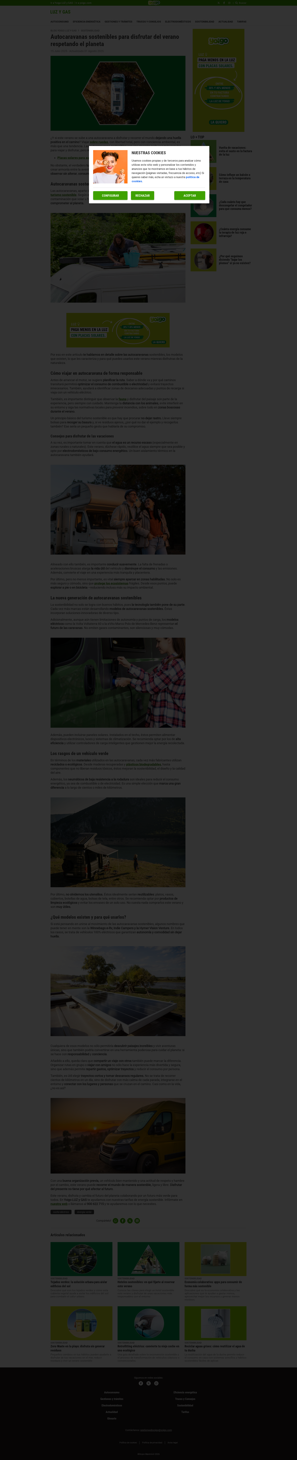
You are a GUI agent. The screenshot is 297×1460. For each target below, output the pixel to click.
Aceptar (190, 195)
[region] (149, 174)
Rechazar (142, 195)
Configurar (110, 195)
